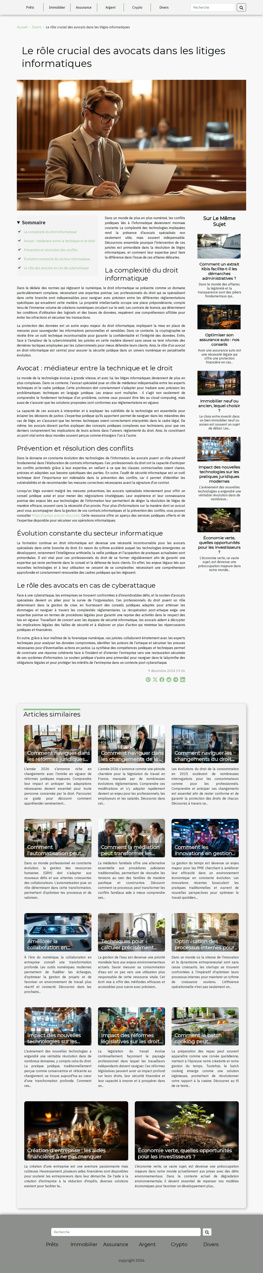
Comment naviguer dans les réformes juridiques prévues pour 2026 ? (58, 759)
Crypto (137, 7)
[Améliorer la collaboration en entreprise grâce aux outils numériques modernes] (57, 932)
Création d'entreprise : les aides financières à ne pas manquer (66, 1153)
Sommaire (33, 222)
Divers (164, 7)
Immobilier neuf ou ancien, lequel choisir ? (219, 405)
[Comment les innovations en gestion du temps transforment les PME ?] (205, 838)
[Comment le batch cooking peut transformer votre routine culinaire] (205, 1026)
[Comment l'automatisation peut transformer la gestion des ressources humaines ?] (57, 838)
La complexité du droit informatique (50, 232)
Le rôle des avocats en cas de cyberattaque (56, 268)
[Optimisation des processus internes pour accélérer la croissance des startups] (205, 932)
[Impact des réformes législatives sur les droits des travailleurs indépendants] (131, 1026)
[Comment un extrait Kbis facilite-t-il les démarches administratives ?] (219, 246)
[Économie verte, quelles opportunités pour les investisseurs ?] (219, 520)
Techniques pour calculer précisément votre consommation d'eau (127, 950)
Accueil (22, 27)
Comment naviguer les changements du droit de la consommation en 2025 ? (204, 762)
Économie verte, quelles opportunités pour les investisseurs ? (219, 544)
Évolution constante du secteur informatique (57, 259)
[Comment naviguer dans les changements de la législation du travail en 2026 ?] (131, 744)
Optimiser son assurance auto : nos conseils (219, 339)
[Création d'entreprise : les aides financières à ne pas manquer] (76, 1131)
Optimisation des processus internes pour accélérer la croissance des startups (204, 950)
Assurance (83, 7)
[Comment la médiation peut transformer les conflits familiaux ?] (131, 838)
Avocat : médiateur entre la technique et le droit (59, 241)
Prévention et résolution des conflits (51, 250)
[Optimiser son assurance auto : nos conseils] (219, 317)
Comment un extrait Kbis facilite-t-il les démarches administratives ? (219, 271)
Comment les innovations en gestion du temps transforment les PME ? (204, 856)
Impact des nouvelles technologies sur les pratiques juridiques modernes (219, 474)
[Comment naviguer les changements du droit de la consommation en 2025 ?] (205, 744)
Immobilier (57, 7)
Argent (110, 7)
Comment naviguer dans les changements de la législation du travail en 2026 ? (132, 762)
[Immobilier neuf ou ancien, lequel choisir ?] (219, 383)
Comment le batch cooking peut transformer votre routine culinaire (198, 1044)
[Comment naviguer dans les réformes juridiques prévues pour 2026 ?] (57, 744)
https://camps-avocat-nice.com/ (56, 515)
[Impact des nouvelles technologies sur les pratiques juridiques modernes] (219, 449)
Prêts (30, 7)
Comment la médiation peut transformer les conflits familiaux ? (130, 853)
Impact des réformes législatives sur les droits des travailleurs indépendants (131, 1044)
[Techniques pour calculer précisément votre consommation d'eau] (131, 932)
